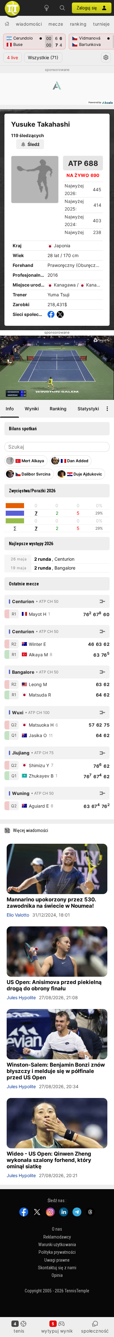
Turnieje (101, 24)
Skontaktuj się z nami (57, 1267)
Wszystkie (43, 57)
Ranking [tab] (58, 408)
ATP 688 (83, 163)
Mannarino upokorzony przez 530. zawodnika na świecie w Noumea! (51, 902)
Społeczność (95, 1331)
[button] (62, 8)
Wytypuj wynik (57, 1331)
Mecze (55, 24)
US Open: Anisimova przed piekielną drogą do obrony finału (54, 985)
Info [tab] (10, 408)
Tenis (19, 1331)
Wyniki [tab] (32, 408)
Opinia (57, 1275)
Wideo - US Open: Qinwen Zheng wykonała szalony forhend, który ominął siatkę (49, 1160)
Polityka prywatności (57, 1252)
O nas (57, 1229)
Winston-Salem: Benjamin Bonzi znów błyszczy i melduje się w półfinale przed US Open (56, 1071)
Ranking (78, 24)
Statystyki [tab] (88, 408)
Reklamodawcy (57, 1236)
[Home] (7, 24)
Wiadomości (29, 24)
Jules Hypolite (21, 997)
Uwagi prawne (57, 1260)
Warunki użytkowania (57, 1244)
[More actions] (107, 409)
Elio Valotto (18, 915)
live (12, 57)
